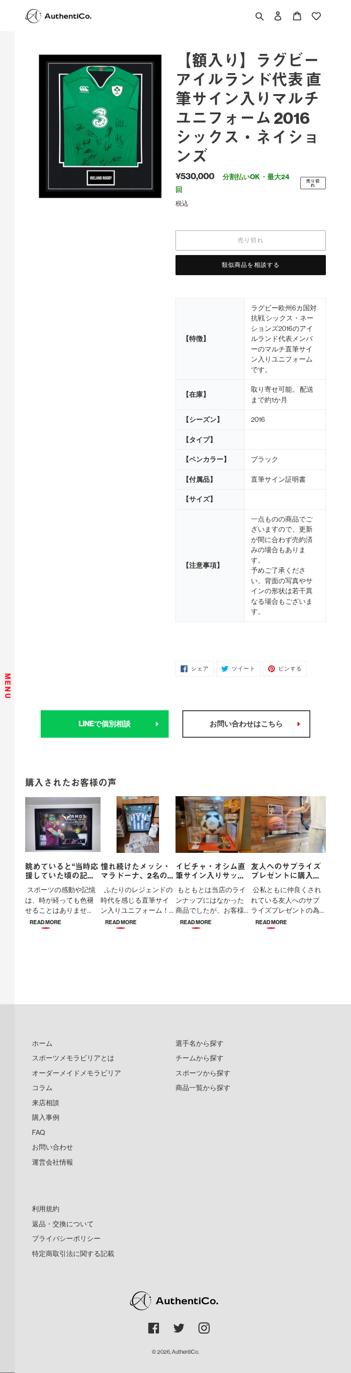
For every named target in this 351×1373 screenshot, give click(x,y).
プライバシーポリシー (66, 1238)
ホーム (42, 1043)
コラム (42, 1087)
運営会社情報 (52, 1162)
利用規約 (45, 1209)
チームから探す (199, 1058)
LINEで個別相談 (105, 723)
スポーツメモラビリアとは (73, 1058)
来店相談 (45, 1103)
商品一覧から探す (203, 1087)
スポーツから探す (203, 1073)
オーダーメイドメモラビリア (76, 1073)
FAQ (38, 1132)
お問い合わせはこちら (246, 723)
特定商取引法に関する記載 (73, 1253)
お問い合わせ (52, 1147)
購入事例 (45, 1117)
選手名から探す (199, 1043)
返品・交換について (63, 1224)
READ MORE (45, 922)
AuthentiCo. (185, 1352)
